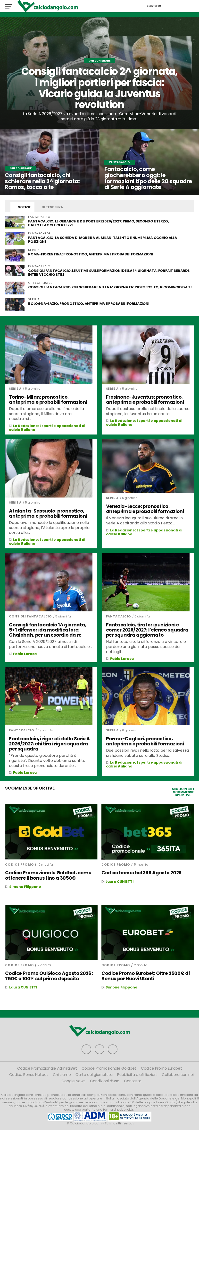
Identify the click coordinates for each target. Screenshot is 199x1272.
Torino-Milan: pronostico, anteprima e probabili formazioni (48, 400)
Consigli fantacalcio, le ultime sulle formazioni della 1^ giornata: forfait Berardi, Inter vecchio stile (109, 272)
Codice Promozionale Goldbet (109, 1068)
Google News (73, 1080)
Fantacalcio (118, 616)
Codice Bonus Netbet (28, 1074)
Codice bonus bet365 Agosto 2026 (141, 872)
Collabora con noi (178, 1074)
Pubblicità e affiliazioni (137, 1074)
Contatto (132, 1080)
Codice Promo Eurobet (161, 1068)
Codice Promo (19, 864)
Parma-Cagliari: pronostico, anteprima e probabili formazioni (145, 741)
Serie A (15, 389)
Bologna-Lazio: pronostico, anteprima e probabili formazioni (88, 303)
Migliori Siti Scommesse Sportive (183, 792)
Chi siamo (62, 1074)
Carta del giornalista (94, 1074)
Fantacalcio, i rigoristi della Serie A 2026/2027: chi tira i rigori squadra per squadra (49, 743)
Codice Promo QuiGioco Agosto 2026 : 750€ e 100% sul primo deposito (49, 976)
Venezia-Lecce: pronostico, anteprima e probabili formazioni (145, 509)
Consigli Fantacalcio (30, 616)
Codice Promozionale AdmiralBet (47, 1068)
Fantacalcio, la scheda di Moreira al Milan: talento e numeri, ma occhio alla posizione (102, 239)
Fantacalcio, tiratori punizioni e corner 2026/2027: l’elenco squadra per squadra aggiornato (147, 630)
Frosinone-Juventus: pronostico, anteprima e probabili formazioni (145, 400)
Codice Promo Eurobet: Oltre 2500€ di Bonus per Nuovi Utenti (145, 976)
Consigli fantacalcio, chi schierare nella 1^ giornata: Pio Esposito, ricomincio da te (110, 287)
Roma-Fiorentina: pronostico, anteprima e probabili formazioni (90, 254)
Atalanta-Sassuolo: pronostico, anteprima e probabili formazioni (48, 513)
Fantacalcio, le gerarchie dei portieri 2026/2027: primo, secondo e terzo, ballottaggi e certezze (98, 223)
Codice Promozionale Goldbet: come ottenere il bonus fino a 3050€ (48, 875)
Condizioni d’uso (104, 1080)
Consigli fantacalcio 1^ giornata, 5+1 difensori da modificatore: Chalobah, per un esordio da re (47, 630)
